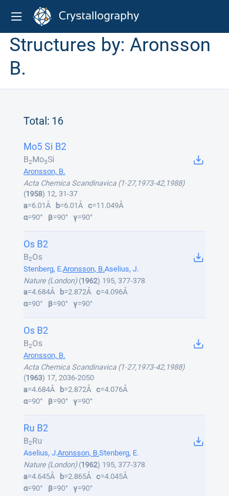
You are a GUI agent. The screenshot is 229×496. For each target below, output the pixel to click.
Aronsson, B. (44, 171)
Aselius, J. (122, 268)
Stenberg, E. (43, 268)
